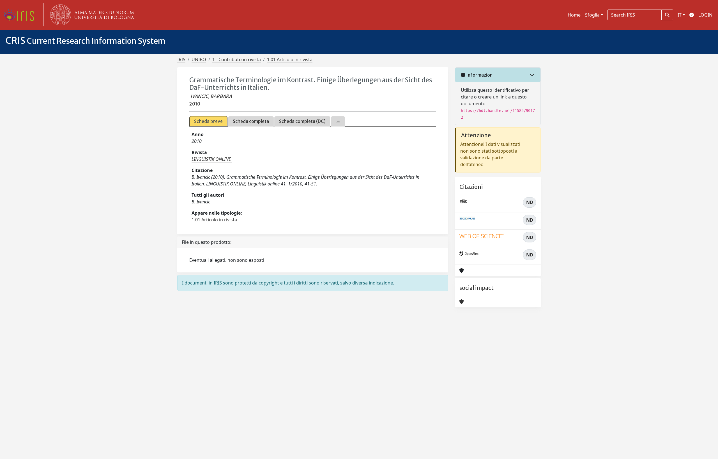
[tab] (338, 121)
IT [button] (680, 15)
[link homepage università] (91, 14)
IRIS (181, 59)
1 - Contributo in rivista (236, 59)
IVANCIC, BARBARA (211, 96)
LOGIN (705, 15)
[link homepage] (21, 15)
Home (574, 15)
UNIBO (199, 59)
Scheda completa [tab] (251, 121)
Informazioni (479, 75)
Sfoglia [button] (592, 15)
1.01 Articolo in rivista (289, 59)
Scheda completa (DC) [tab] (302, 121)
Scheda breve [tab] (208, 121)
